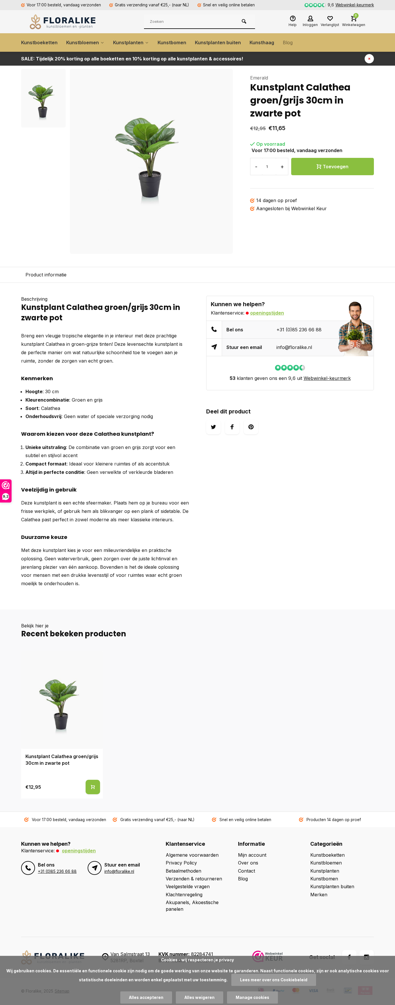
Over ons (248, 863)
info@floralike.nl (294, 347)
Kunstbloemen (82, 42)
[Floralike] (64, 21)
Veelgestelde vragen (188, 886)
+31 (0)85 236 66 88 (299, 329)
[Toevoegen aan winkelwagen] (93, 787)
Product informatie (46, 275)
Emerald (259, 78)
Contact (246, 871)
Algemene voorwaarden (192, 855)
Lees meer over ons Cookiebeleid (273, 980)
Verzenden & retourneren (194, 879)
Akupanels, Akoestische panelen (192, 905)
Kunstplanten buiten (218, 42)
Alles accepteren (146, 997)
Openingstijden (267, 313)
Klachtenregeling (184, 894)
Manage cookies (252, 997)
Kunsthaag (262, 42)
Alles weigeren (199, 997)
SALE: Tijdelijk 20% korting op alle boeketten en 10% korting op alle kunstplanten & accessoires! (132, 59)
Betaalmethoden (183, 871)
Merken (318, 894)
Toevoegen (335, 166)
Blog (288, 42)
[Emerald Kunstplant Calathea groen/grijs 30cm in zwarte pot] (62, 700)
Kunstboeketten (39, 42)
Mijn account (252, 855)
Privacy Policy (181, 863)
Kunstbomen (172, 42)
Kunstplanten (128, 42)
